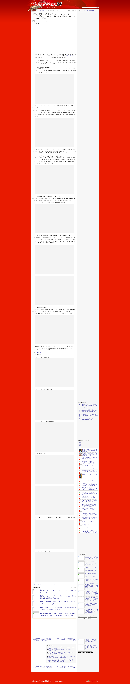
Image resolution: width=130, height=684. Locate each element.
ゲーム (35, 584)
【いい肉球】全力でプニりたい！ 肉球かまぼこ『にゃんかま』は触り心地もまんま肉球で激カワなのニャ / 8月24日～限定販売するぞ (42, 639)
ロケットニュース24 (47, 5)
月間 (80, 445)
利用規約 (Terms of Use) (44, 681)
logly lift (75, 587)
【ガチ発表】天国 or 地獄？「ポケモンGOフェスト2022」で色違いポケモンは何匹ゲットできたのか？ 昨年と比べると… (91, 611)
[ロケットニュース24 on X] (87, 0)
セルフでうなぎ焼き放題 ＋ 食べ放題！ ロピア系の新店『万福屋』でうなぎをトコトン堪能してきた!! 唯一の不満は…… (88, 506)
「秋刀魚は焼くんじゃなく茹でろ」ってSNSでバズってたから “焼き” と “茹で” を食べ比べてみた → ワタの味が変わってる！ (88, 532)
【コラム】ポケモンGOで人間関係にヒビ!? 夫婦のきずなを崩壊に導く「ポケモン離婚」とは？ (91, 557)
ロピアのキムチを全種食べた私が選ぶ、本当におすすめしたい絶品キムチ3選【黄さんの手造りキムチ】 (60, 654)
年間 (80, 446)
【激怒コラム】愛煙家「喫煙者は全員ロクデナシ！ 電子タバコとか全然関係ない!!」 (91, 563)
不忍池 (58, 584)
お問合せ (51, 681)
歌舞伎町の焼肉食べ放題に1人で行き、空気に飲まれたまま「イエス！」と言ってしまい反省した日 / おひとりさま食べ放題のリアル (88, 510)
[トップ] (38, 10)
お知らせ (37, 681)
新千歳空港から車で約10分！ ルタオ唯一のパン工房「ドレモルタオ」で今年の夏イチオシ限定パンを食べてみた (60, 661)
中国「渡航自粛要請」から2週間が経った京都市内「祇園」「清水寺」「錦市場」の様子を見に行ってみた (89, 518)
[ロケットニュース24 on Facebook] (88, 0)
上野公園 (54, 584)
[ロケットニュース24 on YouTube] (94, 0)
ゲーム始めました (90, 10)
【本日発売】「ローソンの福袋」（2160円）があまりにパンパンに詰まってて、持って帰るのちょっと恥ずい (89, 514)
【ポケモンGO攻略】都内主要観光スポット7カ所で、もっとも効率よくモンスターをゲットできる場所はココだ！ (91, 587)
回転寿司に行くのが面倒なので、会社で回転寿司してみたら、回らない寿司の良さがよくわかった (88, 411)
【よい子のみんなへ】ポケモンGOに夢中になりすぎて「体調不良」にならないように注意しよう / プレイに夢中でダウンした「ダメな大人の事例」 (91, 599)
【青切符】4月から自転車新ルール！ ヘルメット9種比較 (89, 526)
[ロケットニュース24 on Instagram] (91, 0)
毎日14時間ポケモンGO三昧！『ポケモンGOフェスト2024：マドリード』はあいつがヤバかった (91, 575)
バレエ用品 (96, 681)
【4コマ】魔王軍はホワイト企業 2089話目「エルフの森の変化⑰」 (61, 652)
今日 (80, 442)
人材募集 (60, 681)
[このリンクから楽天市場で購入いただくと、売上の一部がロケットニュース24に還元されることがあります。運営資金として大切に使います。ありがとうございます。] (86, 0)
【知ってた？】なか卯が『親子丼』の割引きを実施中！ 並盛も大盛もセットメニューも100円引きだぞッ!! (66, 639)
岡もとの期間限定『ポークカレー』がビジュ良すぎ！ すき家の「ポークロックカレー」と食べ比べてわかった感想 (61, 657)
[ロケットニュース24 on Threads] (90, 0)
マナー (47, 584)
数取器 (89, 681)
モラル (50, 584)
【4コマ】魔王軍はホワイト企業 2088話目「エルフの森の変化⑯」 (61, 659)
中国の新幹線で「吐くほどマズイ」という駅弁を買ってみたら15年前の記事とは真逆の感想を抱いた (89, 471)
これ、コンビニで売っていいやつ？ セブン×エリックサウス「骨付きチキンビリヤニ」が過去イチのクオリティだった (88, 489)
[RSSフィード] (95, 0)
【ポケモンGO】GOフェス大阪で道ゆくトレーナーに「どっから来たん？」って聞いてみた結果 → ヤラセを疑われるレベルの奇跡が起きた (91, 582)
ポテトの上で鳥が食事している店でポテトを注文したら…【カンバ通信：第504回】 (88, 408)
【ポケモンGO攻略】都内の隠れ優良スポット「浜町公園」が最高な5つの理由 (91, 604)
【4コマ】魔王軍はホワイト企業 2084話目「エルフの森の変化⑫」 (89, 479)
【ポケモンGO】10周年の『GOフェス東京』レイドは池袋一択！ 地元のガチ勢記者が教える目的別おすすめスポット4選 (91, 593)
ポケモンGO (42, 584)
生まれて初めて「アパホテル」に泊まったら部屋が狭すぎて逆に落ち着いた (89, 497)
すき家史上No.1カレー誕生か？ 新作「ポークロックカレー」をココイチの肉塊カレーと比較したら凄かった (89, 484)
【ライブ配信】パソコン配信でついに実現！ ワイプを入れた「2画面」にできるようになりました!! (88, 405)
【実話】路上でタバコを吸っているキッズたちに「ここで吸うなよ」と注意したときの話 (91, 569)
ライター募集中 (84, 10)
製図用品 (91, 681)
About (33, 681)
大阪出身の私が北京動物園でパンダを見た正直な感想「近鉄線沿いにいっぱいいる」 (89, 493)
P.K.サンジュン (38, 21)
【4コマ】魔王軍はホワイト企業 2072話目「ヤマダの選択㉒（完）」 (89, 501)
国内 (38, 584)
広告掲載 (56, 681)
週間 (80, 444)
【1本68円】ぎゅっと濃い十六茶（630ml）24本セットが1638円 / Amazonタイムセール (88, 419)
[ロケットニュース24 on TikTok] (92, 0)
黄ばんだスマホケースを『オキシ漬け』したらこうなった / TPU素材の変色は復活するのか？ (89, 523)
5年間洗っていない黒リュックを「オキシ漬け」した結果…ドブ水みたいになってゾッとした (89, 450)
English (97, 0)
